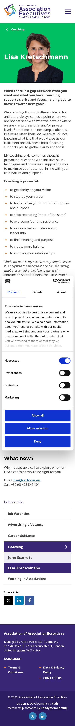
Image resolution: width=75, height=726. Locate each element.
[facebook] (29, 600)
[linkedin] (19, 600)
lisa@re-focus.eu (26, 480)
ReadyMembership (54, 708)
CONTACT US (52, 678)
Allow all (38, 415)
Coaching (18, 29)
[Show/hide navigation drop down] (68, 12)
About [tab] (61, 292)
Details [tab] (37, 292)
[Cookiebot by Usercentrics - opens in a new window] (53, 281)
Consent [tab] (14, 292)
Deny (37, 441)
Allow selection (37, 428)
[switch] (64, 373)
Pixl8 (55, 703)
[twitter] (8, 600)
